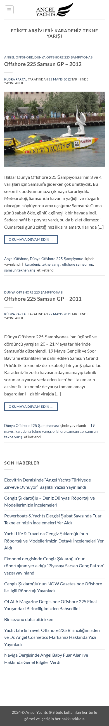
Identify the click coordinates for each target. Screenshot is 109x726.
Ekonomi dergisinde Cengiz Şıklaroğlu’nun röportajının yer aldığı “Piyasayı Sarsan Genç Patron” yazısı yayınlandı (54, 565)
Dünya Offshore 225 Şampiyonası (64, 57)
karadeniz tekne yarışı (42, 264)
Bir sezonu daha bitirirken (28, 619)
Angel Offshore (18, 57)
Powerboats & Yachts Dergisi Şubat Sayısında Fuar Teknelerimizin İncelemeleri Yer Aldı (52, 519)
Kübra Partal (15, 79)
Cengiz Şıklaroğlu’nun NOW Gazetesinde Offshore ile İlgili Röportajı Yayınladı (53, 587)
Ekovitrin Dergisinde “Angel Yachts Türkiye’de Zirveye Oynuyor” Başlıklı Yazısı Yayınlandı (47, 483)
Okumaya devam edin (31, 239)
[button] (9, 9)
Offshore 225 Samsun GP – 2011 (43, 298)
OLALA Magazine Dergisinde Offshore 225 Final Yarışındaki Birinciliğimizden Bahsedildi (50, 605)
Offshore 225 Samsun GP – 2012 (43, 64)
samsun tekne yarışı (20, 270)
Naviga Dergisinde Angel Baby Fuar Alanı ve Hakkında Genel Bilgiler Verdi (46, 658)
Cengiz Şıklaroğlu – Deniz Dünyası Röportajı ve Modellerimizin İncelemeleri (49, 501)
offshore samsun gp (77, 264)
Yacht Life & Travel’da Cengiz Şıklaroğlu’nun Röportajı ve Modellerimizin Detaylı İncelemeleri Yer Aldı (54, 540)
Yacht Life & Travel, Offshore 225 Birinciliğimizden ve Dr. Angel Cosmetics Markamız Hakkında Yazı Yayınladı (52, 637)
